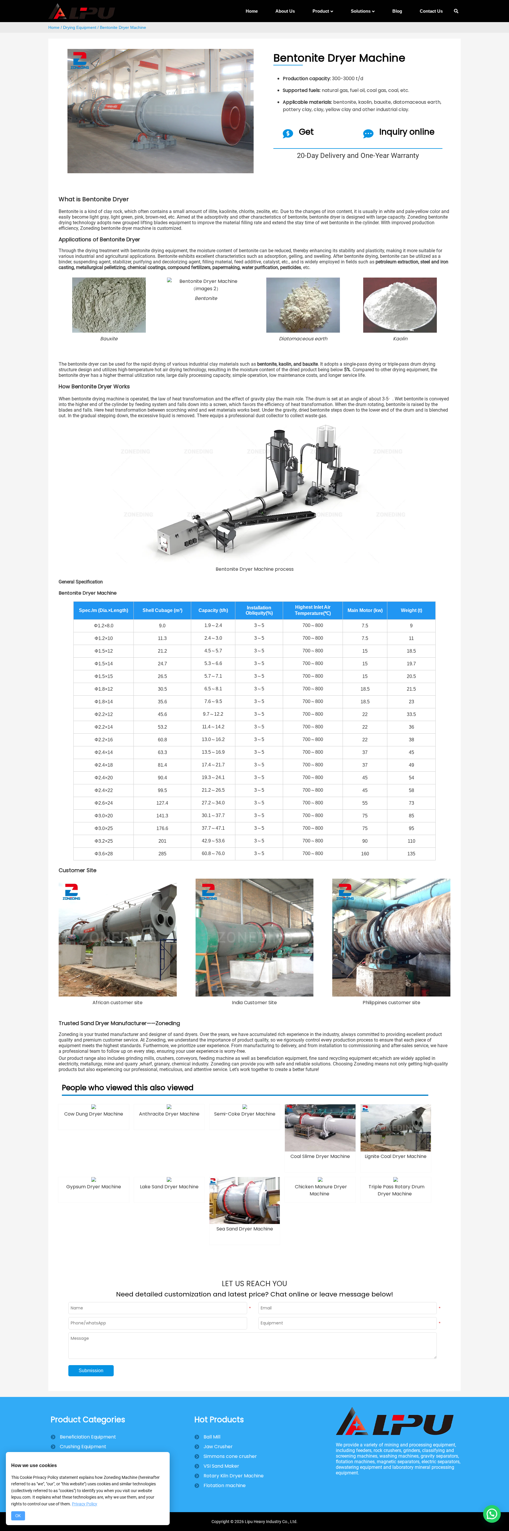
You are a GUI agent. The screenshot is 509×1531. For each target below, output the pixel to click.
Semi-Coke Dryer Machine (244, 1114)
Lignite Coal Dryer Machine (396, 1156)
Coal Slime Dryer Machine (320, 1156)
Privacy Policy (84, 1504)
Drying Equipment (79, 27)
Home (54, 27)
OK (18, 1516)
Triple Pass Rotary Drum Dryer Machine (396, 1190)
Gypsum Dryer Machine (93, 1186)
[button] (492, 1514)
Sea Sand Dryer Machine (245, 1228)
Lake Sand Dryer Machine (169, 1186)
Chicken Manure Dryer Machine (321, 1190)
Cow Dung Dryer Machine (93, 1114)
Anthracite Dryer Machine (169, 1114)
